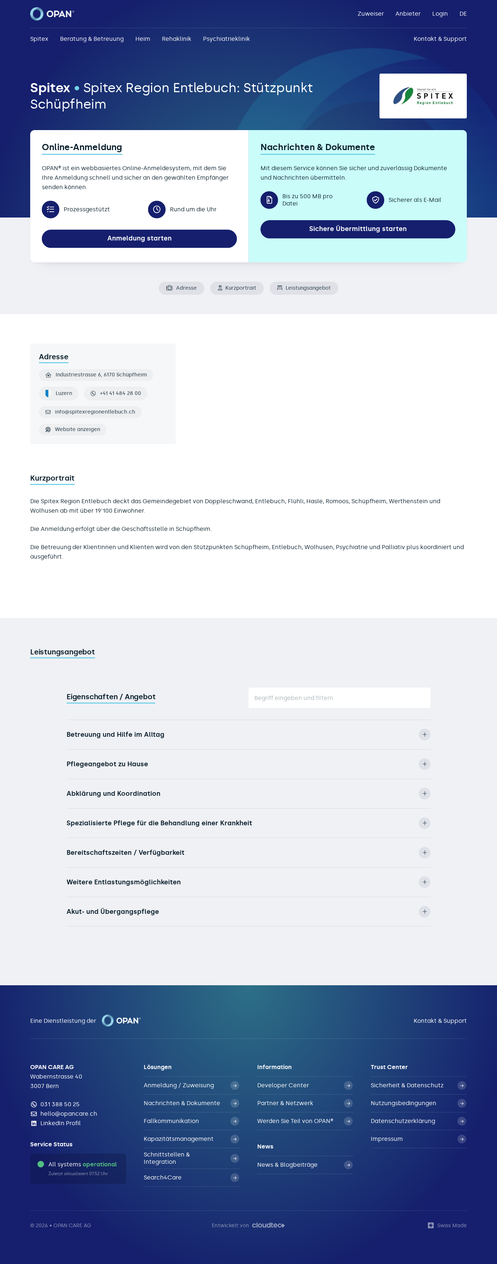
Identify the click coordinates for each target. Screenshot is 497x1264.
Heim (142, 38)
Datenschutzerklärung (403, 1121)
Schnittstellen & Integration (167, 1158)
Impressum (387, 1138)
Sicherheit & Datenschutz (407, 1085)
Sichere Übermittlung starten (358, 229)
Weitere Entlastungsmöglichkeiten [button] (124, 882)
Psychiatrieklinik (226, 38)
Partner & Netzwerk (285, 1103)
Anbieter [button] (408, 13)
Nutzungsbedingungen (403, 1103)
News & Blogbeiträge (287, 1164)
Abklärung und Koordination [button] (113, 794)
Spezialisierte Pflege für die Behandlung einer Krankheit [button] (159, 823)
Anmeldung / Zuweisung (179, 1085)
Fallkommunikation (171, 1121)
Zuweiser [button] (371, 13)
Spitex (39, 38)
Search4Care (163, 1177)
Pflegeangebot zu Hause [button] (107, 764)
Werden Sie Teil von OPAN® (295, 1121)
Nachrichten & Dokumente (182, 1103)
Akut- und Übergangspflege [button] (113, 912)
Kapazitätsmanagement (179, 1138)
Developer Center (283, 1085)
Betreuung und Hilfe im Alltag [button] (115, 735)
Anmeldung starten (139, 238)
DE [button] (463, 13)
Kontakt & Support (440, 38)
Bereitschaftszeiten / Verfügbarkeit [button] (125, 853)
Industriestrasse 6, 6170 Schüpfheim (101, 374)
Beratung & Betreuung (92, 38)
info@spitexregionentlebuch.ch (95, 412)
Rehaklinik (176, 38)
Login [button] (440, 13)
